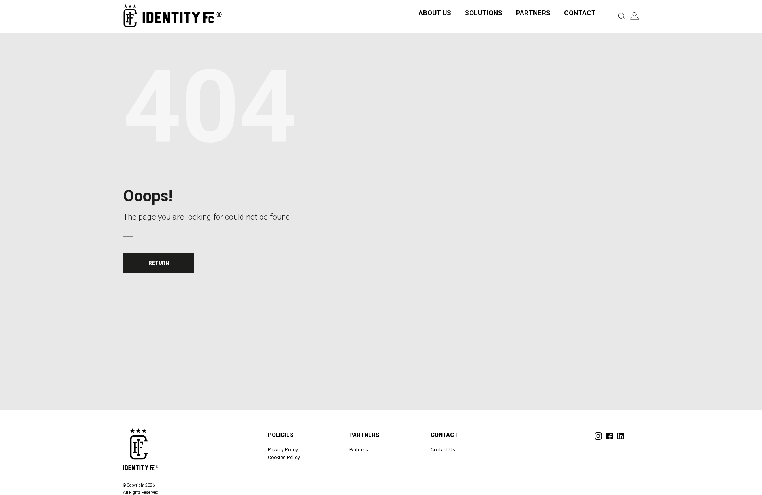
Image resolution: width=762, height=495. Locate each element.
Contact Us (443, 449)
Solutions (483, 13)
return (158, 263)
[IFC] (172, 16)
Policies (281, 435)
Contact (580, 13)
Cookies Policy (284, 457)
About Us (435, 13)
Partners (533, 13)
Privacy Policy (283, 449)
